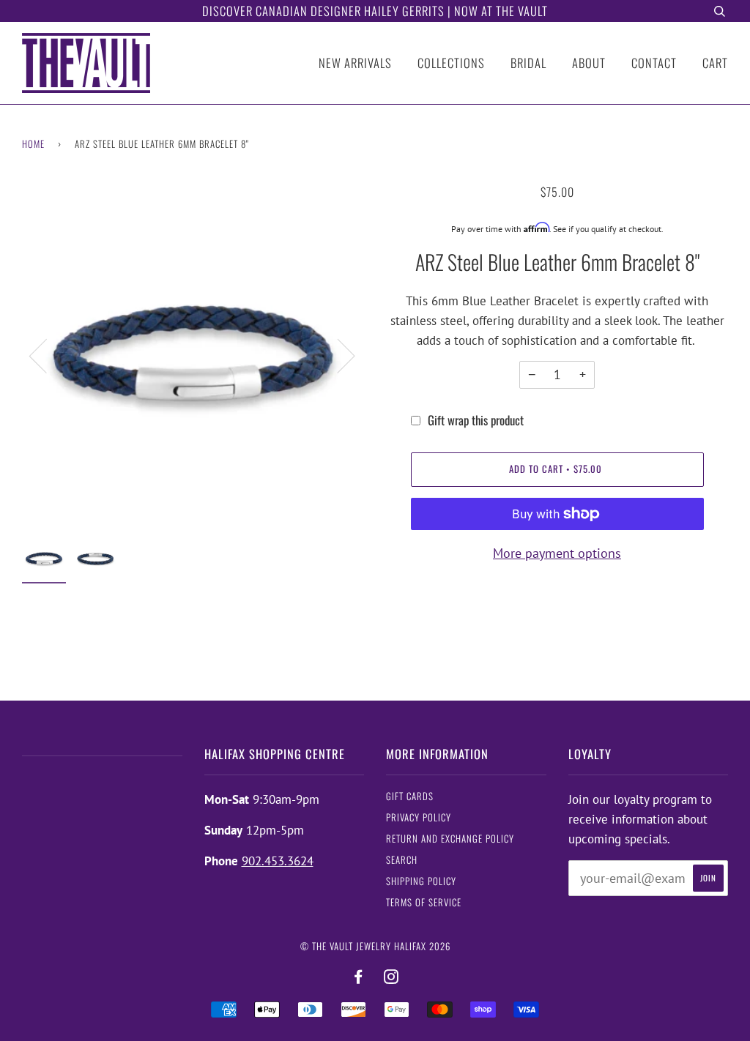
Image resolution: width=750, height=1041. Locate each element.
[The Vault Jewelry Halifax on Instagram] (391, 977)
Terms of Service (423, 902)
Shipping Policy (421, 881)
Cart (715, 62)
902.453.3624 (277, 861)
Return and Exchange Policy (450, 839)
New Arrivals (355, 62)
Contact (654, 62)
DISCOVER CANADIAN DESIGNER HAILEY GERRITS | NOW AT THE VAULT (375, 10)
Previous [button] (47, 355)
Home (33, 144)
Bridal (528, 62)
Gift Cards (410, 796)
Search (401, 860)
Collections (451, 62)
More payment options (557, 553)
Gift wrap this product (476, 420)
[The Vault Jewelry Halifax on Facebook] (358, 977)
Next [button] (337, 355)
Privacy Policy (418, 817)
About (589, 62)
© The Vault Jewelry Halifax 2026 (375, 946)
